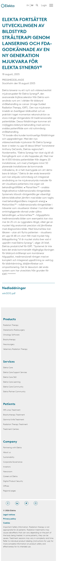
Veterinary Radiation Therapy (15, 349)
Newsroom (7, 472)
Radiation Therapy (10, 325)
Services (9, 361)
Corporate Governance (12, 462)
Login (44, 5)
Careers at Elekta (10, 477)
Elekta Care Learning (11, 382)
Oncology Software (11, 335)
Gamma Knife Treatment (13, 420)
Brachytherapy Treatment (14, 415)
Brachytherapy (9, 340)
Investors (7, 467)
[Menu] (51, 5)
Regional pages (9, 491)
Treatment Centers (11, 429)
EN (28, 6)
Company (10, 441)
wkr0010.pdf (8, 293)
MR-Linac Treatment (11, 410)
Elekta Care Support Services (15, 373)
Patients (9, 404)
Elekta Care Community (13, 387)
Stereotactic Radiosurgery (14, 330)
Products (9, 319)
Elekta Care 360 (9, 377)
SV (32, 6)
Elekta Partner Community (14, 392)
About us (7, 453)
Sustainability (8, 457)
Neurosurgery (8, 345)
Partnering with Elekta (12, 448)
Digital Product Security (13, 481)
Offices (6, 486)
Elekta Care (8, 368)
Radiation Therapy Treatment (15, 425)
